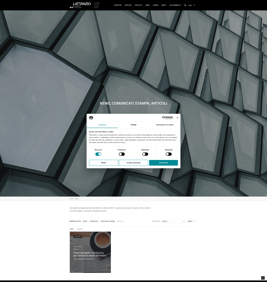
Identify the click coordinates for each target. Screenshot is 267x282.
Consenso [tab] (102, 125)
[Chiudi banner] (177, 118)
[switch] (122, 154)
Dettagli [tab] (133, 125)
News (85, 221)
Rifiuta (103, 163)
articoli (120, 221)
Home (71, 198)
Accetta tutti (163, 163)
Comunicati (94, 221)
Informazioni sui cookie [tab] (164, 125)
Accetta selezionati (133, 163)
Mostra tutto (75, 221)
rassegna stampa (108, 221)
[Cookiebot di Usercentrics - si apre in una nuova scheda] (164, 117)
